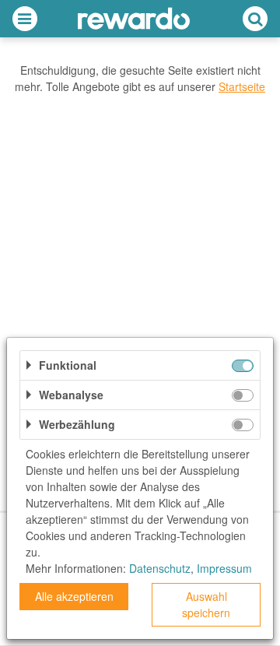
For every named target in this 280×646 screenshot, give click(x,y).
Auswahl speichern (206, 604)
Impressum (224, 568)
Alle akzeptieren (74, 596)
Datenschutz (160, 568)
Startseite (242, 86)
